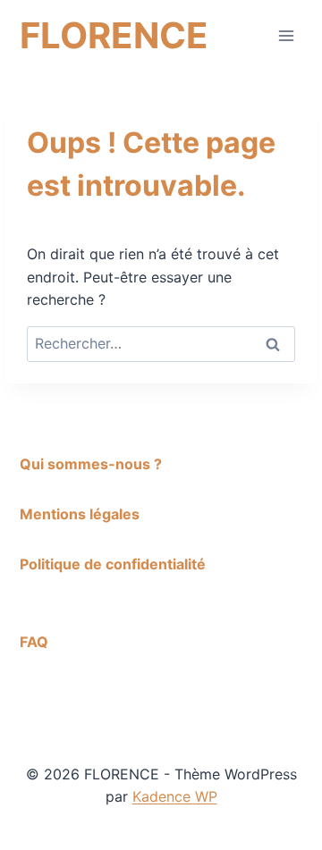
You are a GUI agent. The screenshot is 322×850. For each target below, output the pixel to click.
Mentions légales (80, 514)
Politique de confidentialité (113, 564)
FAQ (34, 642)
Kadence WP (174, 796)
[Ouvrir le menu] (285, 35)
